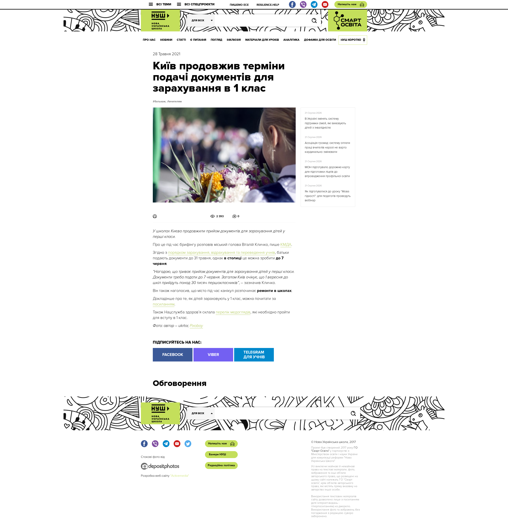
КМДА (285, 244)
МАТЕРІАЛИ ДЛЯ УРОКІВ (262, 40)
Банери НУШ (217, 454)
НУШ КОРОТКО (351, 40)
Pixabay (196, 325)
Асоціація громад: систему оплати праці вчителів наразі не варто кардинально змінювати (327, 147)
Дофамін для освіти (320, 40)
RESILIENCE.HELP (268, 5)
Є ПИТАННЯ (198, 40)
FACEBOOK (172, 354)
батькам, (160, 101)
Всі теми (163, 4)
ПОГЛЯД (216, 40)
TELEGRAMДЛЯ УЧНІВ (254, 354)
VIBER (213, 354)
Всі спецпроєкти (200, 4)
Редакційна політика (221, 465)
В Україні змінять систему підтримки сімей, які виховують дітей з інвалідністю (325, 123)
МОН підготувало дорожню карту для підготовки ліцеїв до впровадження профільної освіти (327, 171)
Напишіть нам (347, 4)
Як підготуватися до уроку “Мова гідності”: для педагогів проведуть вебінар (328, 196)
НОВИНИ (166, 40)
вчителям (175, 101)
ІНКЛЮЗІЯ (234, 40)
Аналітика (291, 40)
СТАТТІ (181, 40)
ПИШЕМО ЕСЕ (239, 5)
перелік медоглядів (233, 312)
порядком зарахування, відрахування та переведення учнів (221, 252)
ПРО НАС (149, 40)
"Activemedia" (179, 476)
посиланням (163, 304)
